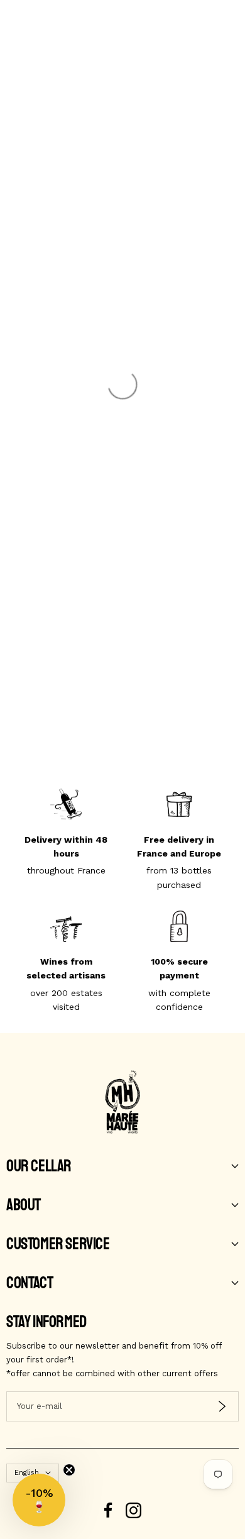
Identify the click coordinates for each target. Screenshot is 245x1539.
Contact (29, 1283)
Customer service (58, 1244)
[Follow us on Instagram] (133, 1510)
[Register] (222, 1406)
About (23, 1205)
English (26, 1473)
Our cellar (39, 1166)
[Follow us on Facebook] (108, 1510)
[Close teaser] (69, 1470)
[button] (39, 1500)
